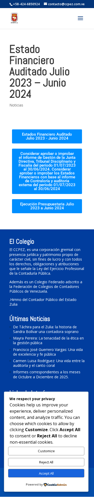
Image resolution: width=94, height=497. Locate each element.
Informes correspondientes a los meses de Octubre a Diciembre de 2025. (46, 374)
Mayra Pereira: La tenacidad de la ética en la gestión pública (48, 340)
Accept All (46, 473)
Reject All (46, 462)
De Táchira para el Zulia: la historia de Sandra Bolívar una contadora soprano (46, 329)
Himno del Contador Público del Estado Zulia (43, 302)
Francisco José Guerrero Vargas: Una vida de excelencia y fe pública (48, 352)
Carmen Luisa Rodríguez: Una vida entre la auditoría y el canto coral (49, 363)
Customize (46, 451)
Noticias (16, 105)
